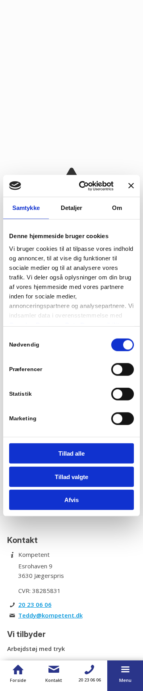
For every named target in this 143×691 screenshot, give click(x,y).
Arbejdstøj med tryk (36, 649)
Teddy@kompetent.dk (50, 615)
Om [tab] (117, 207)
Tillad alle (71, 453)
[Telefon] (89, 670)
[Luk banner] (131, 186)
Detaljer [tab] (72, 207)
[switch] (122, 369)
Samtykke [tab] (26, 207)
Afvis (71, 500)
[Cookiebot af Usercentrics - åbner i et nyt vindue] (84, 186)
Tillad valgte (71, 476)
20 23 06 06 (35, 604)
